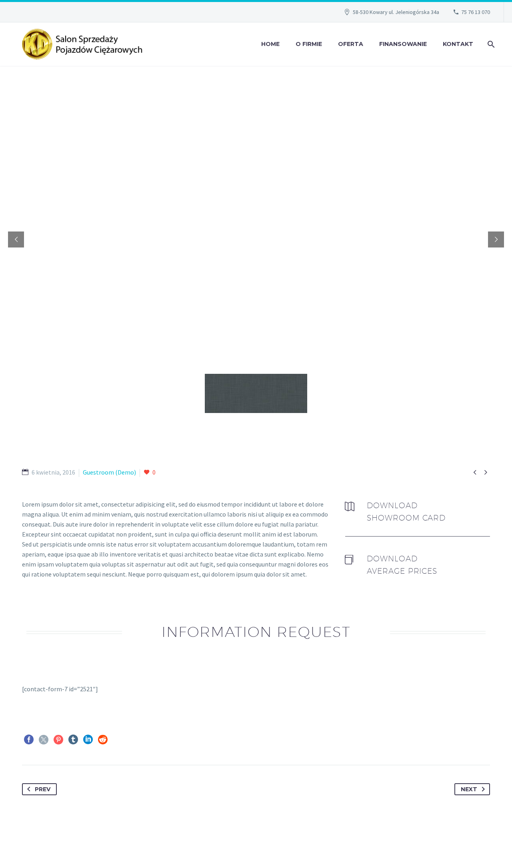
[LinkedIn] (88, 739)
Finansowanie (403, 44)
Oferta (350, 44)
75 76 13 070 (475, 12)
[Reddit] (103, 739)
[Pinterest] (58, 739)
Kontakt (458, 44)
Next (469, 789)
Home (270, 44)
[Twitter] (43, 739)
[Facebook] (29, 739)
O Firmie (309, 44)
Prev (42, 789)
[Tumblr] (73, 739)
